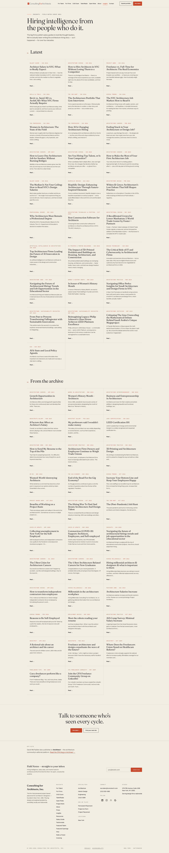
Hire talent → (76, 730)
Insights (105, 3)
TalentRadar (84, 3)
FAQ (57, 832)
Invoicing (59, 838)
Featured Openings (62, 828)
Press (58, 810)
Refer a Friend (60, 835)
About (99, 3)
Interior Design (82, 791)
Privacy (87, 848)
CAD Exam (76, 3)
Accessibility (98, 848)
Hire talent (137, 3)
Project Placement (84, 812)
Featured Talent (61, 825)
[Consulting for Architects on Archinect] (111, 800)
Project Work (60, 804)
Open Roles (92, 3)
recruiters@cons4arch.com (109, 788)
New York (81, 820)
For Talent (61, 3)
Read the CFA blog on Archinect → (62, 752)
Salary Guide (60, 819)
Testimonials (60, 822)
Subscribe (136, 770)
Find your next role (91, 730)
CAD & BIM (81, 797)
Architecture (82, 788)
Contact (111, 3)
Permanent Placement (85, 806)
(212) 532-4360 (105, 791)
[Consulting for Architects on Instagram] (106, 800)
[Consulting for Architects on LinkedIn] (102, 800)
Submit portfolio (126, 3)
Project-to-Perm (83, 809)
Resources (59, 816)
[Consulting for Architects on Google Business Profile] (115, 800)
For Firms (68, 3)
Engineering (82, 794)
